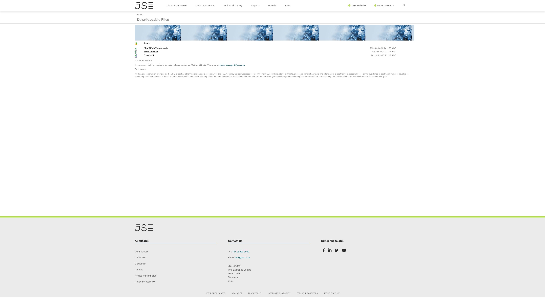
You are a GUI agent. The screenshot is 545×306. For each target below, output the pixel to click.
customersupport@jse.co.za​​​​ (232, 65)
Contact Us (140, 257)
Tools (288, 5)
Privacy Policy (255, 293)
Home (139, 14)
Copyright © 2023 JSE (215, 293)
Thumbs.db (149, 55)
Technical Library (232, 5)
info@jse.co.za (242, 257)
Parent (147, 43)
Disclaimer (140, 264)
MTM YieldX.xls (151, 52)
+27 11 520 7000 (240, 251)
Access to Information (145, 276)
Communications (205, 5)
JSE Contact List (331, 293)
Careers (139, 269)
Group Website (385, 5)
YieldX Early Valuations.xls (156, 48)
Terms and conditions (307, 293)
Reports (255, 5)
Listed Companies (177, 5)
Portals (272, 5)
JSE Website (358, 5)
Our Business (141, 251)
